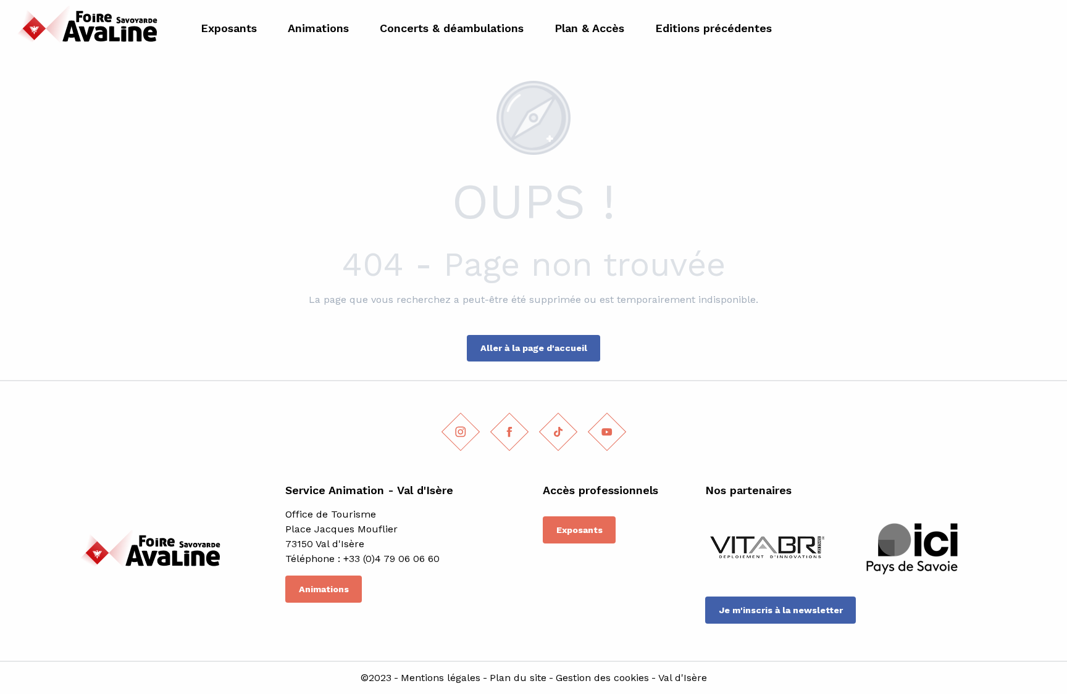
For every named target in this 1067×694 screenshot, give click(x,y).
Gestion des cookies (602, 678)
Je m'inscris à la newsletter (781, 610)
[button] (1043, 28)
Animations (324, 589)
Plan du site (518, 678)
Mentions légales (440, 678)
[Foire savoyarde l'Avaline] (84, 28)
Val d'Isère (682, 678)
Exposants (579, 530)
